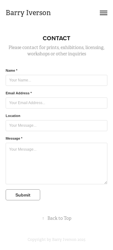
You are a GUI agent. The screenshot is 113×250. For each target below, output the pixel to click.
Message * (14, 138)
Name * (11, 70)
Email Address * (19, 93)
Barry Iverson (28, 12)
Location (13, 116)
